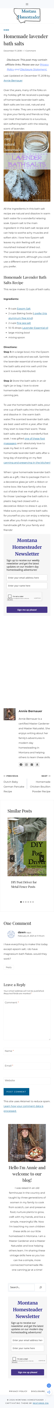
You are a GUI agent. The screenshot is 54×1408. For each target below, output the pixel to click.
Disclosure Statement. (33, 69)
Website (10, 1080)
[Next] (41, 858)
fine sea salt (24, 323)
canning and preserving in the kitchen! (27, 462)
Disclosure (38, 1391)
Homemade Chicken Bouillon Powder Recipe (40, 784)
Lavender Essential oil (35, 327)
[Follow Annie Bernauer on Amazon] (37, 764)
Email (9, 1065)
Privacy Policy (18, 1391)
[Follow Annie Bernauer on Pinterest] (31, 764)
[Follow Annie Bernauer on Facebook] (21, 764)
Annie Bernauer (13, 80)
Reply (9, 967)
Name (9, 1050)
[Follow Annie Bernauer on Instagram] (26, 764)
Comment (12, 1002)
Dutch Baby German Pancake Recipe (14, 784)
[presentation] (27, 847)
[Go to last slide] (12, 858)
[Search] (40, 1287)
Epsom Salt (24, 308)
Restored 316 (41, 1403)
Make (6, 30)
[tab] (21, 902)
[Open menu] (27, 4)
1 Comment (30, 51)
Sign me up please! (27, 609)
